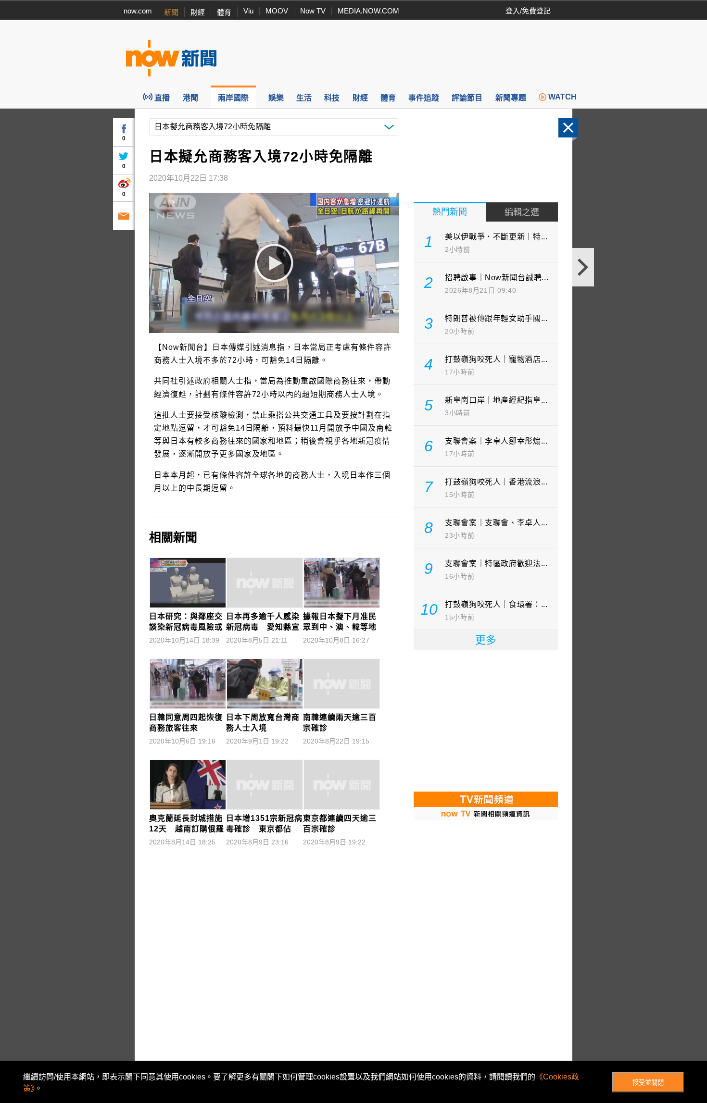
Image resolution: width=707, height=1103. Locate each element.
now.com (138, 11)
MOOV (276, 11)
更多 (485, 640)
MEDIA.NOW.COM (368, 11)
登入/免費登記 (528, 11)
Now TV (313, 11)
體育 (224, 12)
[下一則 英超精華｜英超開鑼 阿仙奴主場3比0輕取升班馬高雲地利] (583, 267)
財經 (197, 12)
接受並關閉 (648, 1082)
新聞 (171, 12)
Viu (248, 11)
